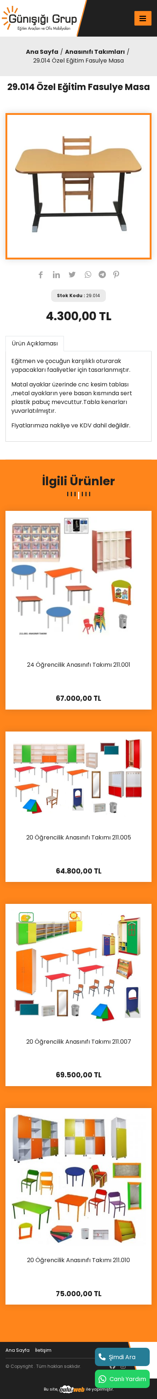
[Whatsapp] (88, 275)
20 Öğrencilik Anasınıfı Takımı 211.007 (78, 1042)
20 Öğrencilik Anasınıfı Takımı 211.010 (78, 1260)
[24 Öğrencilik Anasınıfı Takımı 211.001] (78, 583)
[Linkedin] (56, 275)
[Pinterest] (116, 275)
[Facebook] (40, 275)
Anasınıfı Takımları (95, 52)
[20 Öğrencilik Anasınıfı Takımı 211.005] (78, 779)
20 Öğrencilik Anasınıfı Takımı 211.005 (78, 838)
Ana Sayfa (42, 52)
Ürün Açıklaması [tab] (35, 343)
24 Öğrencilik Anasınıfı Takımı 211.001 (78, 665)
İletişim (43, 1350)
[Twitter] (72, 275)
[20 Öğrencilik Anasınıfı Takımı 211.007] (78, 968)
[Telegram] (102, 275)
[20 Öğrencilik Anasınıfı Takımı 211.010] (78, 1179)
